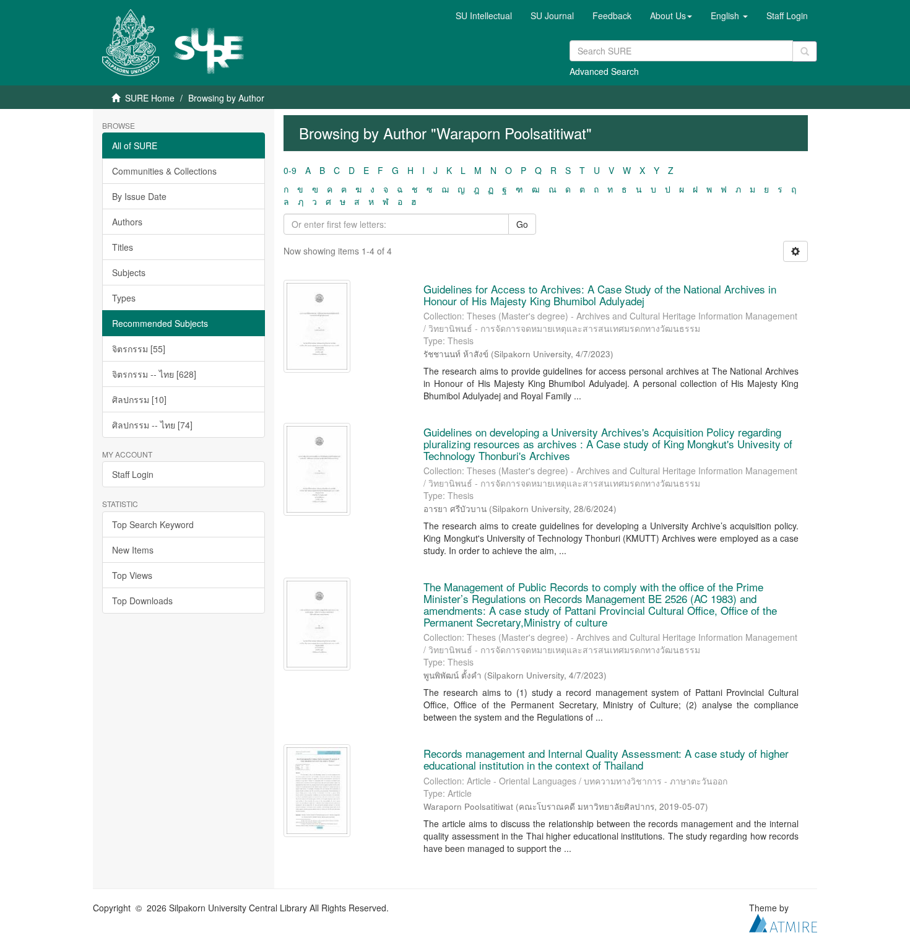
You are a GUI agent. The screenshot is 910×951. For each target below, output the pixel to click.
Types (124, 298)
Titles (122, 247)
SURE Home (150, 98)
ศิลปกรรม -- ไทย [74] (152, 425)
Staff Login (133, 474)
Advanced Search (604, 71)
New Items (133, 550)
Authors (127, 221)
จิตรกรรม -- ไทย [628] (154, 374)
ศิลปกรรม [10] (139, 399)
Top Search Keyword (153, 524)
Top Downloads (142, 600)
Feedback (611, 15)
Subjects (128, 272)
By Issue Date (139, 196)
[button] (671, 15)
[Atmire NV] (783, 921)
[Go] (804, 51)
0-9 (290, 170)
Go (522, 224)
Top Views (132, 575)
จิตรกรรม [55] (138, 348)
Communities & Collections (164, 171)
